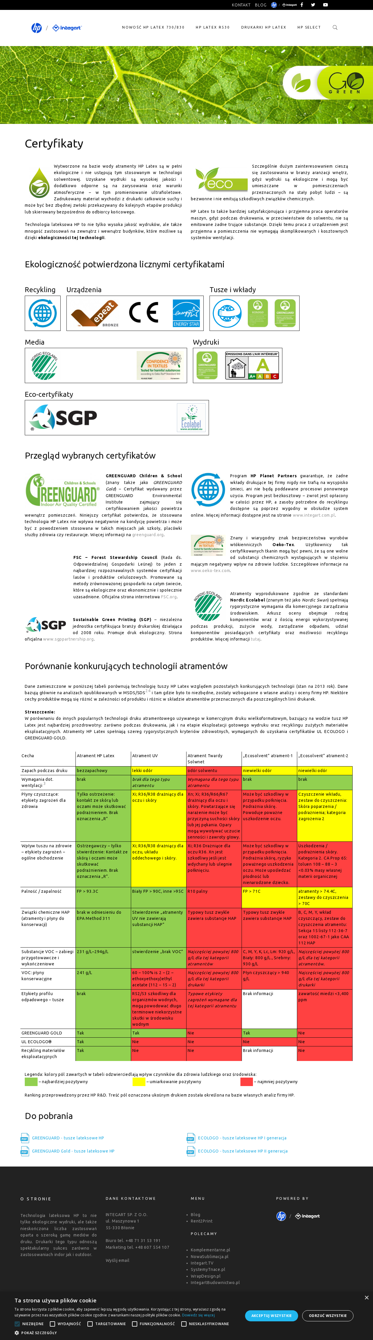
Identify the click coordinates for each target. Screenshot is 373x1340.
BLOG (260, 5)
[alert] (186, 1316)
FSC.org (169, 596)
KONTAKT (241, 5)
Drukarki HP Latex (264, 27)
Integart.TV (202, 1263)
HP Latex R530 (213, 27)
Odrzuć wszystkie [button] (328, 1315)
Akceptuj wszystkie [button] (271, 1315)
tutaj (255, 639)
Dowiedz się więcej (198, 1315)
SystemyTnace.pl (208, 1269)
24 (148, 690)
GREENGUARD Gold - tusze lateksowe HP (73, 1151)
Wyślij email (118, 1260)
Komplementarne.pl (211, 1250)
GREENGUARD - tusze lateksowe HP (68, 1138)
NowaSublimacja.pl (210, 1256)
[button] (125, 1333)
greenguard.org (148, 534)
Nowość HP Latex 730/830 (153, 27)
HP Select (309, 27)
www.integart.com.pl (314, 515)
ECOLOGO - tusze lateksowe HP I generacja (242, 1138)
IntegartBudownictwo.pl (215, 1282)
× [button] (366, 1298)
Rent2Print (201, 1221)
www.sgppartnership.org (68, 639)
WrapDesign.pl (206, 1276)
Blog (195, 1214)
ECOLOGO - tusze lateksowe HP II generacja (243, 1151)
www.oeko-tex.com (210, 570)
